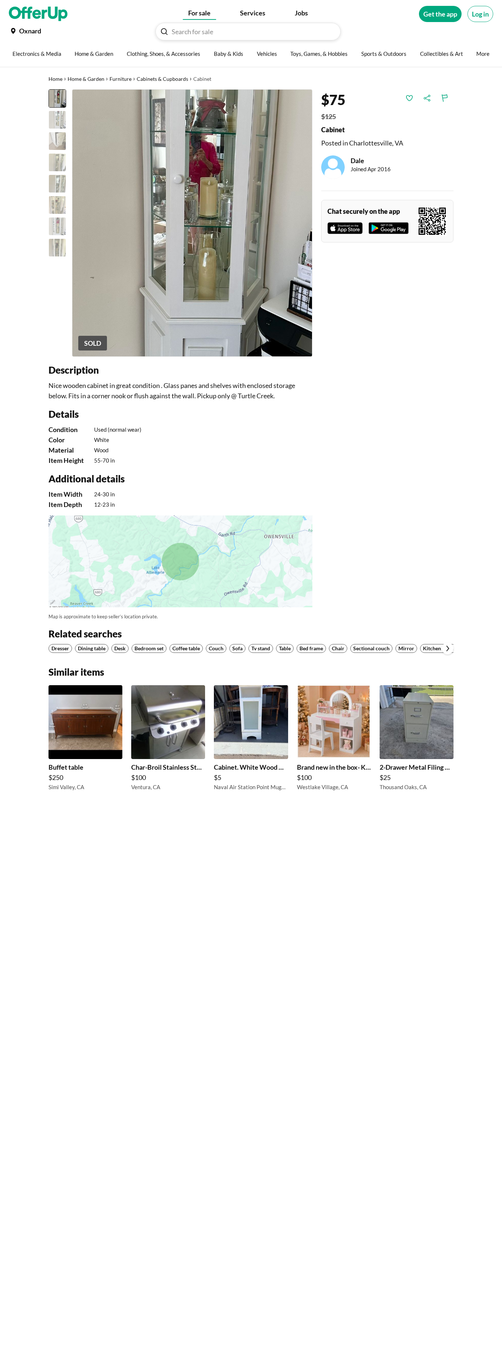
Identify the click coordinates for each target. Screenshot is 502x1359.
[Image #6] (57, 205)
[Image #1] (57, 98)
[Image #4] (57, 162)
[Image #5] (57, 184)
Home (55, 79)
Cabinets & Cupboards (162, 79)
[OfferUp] (38, 14)
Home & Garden (86, 79)
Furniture (121, 79)
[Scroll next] (447, 648)
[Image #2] (57, 120)
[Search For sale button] (164, 31)
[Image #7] (57, 226)
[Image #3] (57, 141)
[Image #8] (57, 247)
